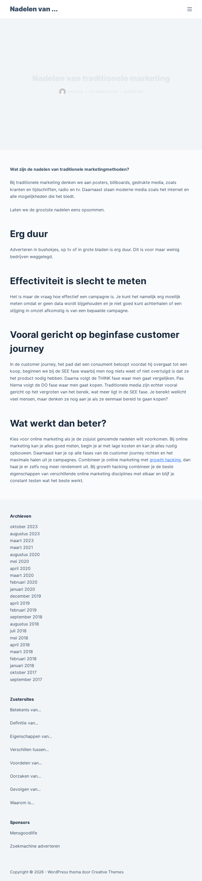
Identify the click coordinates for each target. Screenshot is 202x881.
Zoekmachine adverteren (35, 846)
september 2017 (26, 679)
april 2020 (20, 568)
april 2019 (20, 603)
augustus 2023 (25, 533)
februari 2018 (23, 658)
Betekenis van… (25, 709)
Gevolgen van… (25, 789)
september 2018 (26, 616)
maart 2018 (21, 651)
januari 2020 (22, 589)
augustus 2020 (25, 554)
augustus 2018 (24, 624)
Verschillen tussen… (29, 749)
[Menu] (189, 9)
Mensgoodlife (23, 832)
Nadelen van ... (34, 9)
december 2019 (25, 596)
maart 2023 (22, 540)
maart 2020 (22, 575)
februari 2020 (23, 582)
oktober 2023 (24, 526)
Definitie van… (24, 722)
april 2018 (20, 644)
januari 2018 (22, 665)
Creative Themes (108, 871)
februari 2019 (23, 610)
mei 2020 (19, 561)
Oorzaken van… (25, 776)
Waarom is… (22, 802)
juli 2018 (18, 630)
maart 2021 (21, 547)
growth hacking (165, 459)
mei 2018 (19, 637)
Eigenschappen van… (31, 736)
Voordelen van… (26, 762)
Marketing (133, 92)
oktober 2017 (23, 672)
